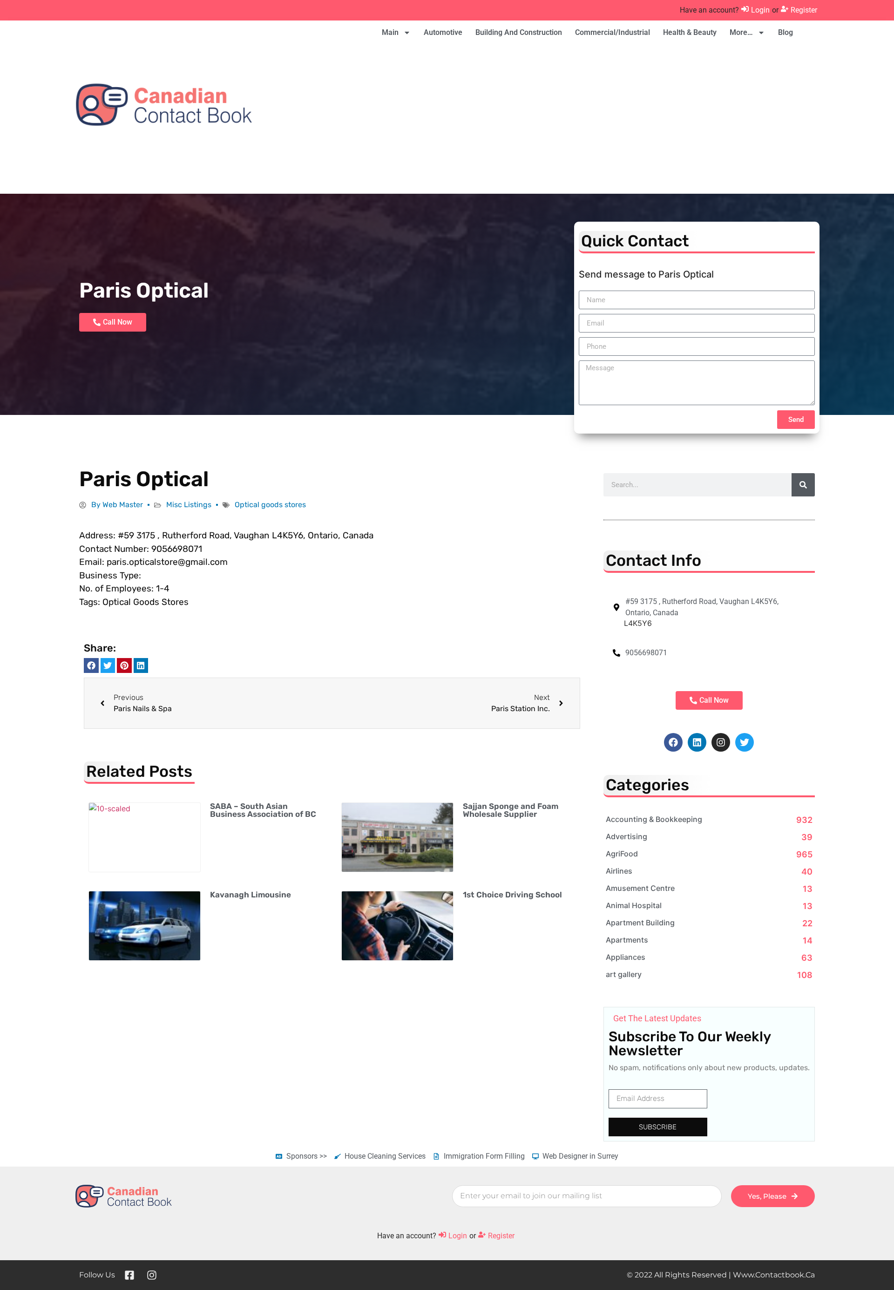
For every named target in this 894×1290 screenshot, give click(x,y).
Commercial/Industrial (612, 32)
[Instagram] (720, 742)
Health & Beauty (690, 32)
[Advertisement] (597, 119)
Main (390, 32)
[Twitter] (744, 742)
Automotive (443, 32)
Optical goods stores (270, 504)
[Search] (803, 484)
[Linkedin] (697, 742)
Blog (785, 32)
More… (741, 32)
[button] (91, 665)
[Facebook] (673, 742)
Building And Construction (518, 32)
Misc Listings (188, 504)
